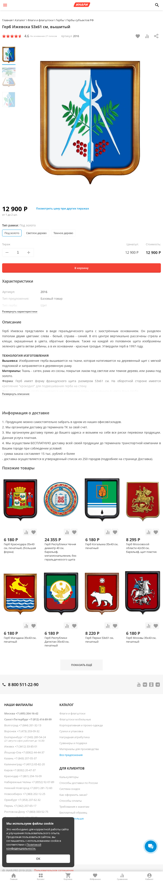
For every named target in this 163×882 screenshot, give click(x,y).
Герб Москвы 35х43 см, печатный (141, 639)
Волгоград (22, 725)
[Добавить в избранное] (138, 36)
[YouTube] (139, 684)
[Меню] (5, 5)
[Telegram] (158, 684)
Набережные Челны (29, 782)
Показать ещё (81, 665)
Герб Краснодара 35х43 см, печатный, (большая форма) (20, 548)
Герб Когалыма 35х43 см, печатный (101, 546)
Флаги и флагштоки (72, 713)
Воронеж (21, 731)
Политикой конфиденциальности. (23, 846)
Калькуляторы (69, 777)
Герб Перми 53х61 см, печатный (99, 639)
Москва (21, 713)
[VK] (145, 684)
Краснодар (23, 776)
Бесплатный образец (73, 812)
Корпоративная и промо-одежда (81, 725)
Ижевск (20, 746)
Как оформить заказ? (73, 795)
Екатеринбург (25, 738)
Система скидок (69, 789)
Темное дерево (63, 233)
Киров (20, 770)
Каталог (66, 705)
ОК (38, 859)
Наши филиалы (18, 705)
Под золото (11, 233)
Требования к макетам (74, 806)
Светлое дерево (36, 233)
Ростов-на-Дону (26, 812)
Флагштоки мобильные (75, 719)
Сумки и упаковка (71, 731)
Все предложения (71, 755)
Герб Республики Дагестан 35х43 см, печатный (57, 641)
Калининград (24, 764)
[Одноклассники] (151, 684)
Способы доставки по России (78, 783)
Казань (20, 758)
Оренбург (22, 800)
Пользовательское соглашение (54, 870)
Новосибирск (24, 794)
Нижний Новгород (28, 788)
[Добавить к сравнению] (147, 36)
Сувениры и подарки (73, 743)
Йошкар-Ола (24, 752)
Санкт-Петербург (28, 719)
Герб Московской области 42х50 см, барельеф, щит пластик (141, 548)
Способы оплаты (70, 801)
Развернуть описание (16, 394)
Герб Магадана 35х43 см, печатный (20, 639)
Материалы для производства (79, 749)
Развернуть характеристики (19, 311)
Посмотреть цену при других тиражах (62, 208)
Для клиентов (71, 768)
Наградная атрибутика (74, 737)
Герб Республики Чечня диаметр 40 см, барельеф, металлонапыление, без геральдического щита (60, 551)
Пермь (20, 806)
